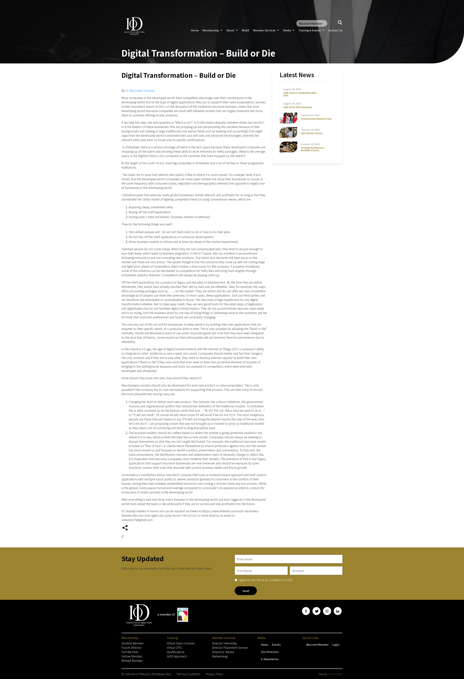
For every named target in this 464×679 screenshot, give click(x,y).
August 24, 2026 (292, 103)
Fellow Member (131, 656)
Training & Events (309, 30)
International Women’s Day (316, 118)
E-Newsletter (270, 659)
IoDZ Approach (177, 656)
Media (287, 30)
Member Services (264, 30)
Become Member (310, 23)
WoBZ (245, 30)
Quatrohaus (335, 674)
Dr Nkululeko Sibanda (140, 90)
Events (276, 644)
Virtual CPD (174, 647)
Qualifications (176, 652)
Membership (210, 30)
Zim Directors (270, 652)
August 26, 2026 (292, 89)
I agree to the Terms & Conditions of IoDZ (265, 580)
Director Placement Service (230, 647)
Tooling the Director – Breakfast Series (313, 149)
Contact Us (335, 30)
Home (195, 30)
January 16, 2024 (310, 115)
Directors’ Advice (223, 652)
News (264, 644)
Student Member (132, 643)
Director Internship (224, 643)
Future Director (131, 647)
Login (335, 644)
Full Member (129, 652)
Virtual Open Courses (181, 643)
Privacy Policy (214, 674)
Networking (219, 656)
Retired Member (132, 660)
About (230, 30)
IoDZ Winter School (311, 133)
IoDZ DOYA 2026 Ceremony (297, 107)
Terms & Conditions (188, 674)
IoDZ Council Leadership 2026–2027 (300, 94)
